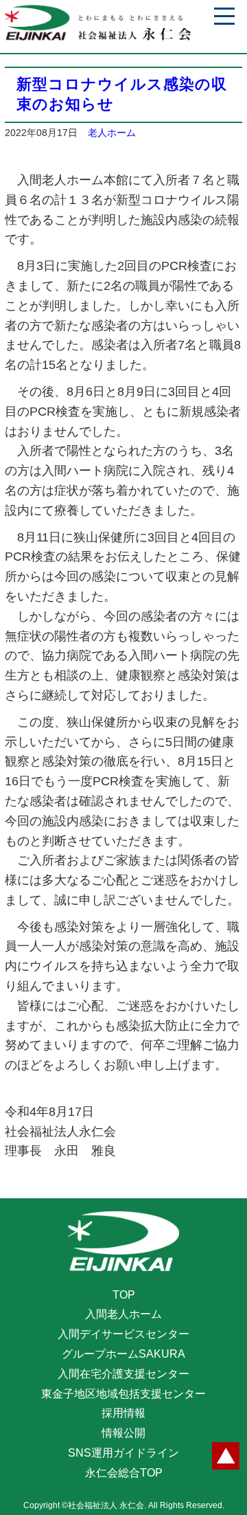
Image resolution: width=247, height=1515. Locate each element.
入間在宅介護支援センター (123, 1374)
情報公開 (123, 1433)
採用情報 (123, 1413)
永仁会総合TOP (124, 1473)
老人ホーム (112, 132)
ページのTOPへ (225, 1456)
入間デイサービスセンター (123, 1334)
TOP (124, 1295)
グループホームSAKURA (123, 1354)
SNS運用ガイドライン (123, 1453)
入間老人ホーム (123, 1314)
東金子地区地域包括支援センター (123, 1394)
